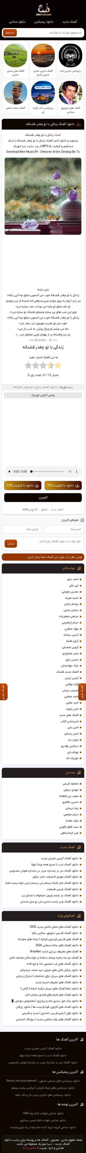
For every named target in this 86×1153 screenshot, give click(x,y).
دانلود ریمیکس (43, 22)
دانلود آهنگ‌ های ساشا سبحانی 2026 (57, 945)
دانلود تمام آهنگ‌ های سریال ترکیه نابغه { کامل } (49, 989)
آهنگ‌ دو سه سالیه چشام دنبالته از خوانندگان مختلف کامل (43, 958)
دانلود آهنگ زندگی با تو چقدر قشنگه (50, 124)
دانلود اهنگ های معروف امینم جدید (56, 982)
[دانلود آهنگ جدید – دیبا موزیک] (44, 9)
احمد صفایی (71, 696)
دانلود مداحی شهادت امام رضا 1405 (43, 1113)
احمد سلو (72, 579)
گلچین (43, 498)
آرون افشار (72, 641)
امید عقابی (72, 703)
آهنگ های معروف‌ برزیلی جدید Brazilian (54, 951)
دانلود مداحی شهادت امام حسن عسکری (43, 1120)
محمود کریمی (70, 784)
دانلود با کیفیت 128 (20, 486)
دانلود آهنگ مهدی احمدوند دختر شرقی (55, 877)
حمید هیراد (71, 598)
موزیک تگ (72, 758)
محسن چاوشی (70, 592)
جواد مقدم (72, 821)
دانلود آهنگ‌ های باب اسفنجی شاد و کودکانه (52, 964)
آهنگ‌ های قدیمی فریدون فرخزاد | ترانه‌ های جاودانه (48, 939)
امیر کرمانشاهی (69, 833)
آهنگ (57, 135)
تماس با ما (29, 1148)
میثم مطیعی (71, 814)
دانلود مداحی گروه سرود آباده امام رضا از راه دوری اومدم (43, 1127)
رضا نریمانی (71, 808)
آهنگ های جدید (68, 715)
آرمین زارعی (71, 678)
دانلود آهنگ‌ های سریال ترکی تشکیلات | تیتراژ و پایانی (47, 976)
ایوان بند (73, 740)
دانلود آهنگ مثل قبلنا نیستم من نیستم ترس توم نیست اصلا (41, 883)
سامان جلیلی (71, 610)
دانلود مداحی (17, 22)
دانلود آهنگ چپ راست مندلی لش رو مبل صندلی (49, 902)
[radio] (58, 366)
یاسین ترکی (71, 660)
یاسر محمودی (70, 653)
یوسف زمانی (71, 604)
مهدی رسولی (71, 790)
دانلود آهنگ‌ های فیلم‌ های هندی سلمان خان (51, 995)
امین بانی (73, 727)
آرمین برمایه (71, 635)
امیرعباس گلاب (69, 721)
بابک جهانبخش (69, 666)
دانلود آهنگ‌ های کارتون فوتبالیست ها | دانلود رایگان (47, 1007)
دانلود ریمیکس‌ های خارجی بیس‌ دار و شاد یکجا (43, 1095)
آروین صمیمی (70, 647)
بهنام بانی (72, 752)
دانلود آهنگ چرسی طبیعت (62, 889)
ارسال (11, 544)
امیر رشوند (72, 709)
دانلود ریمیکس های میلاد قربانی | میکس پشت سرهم (43, 1088)
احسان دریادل (70, 690)
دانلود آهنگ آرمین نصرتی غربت (59, 858)
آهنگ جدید (69, 22)
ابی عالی (73, 586)
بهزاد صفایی (71, 629)
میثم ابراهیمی (70, 623)
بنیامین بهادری (69, 746)
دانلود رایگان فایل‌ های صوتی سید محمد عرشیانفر (49, 970)
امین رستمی (71, 734)
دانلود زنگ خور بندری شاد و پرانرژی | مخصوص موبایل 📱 (44, 1001)
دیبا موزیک (66, 387)
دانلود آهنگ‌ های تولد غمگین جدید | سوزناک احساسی (47, 1019)
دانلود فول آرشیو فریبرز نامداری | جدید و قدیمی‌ (50, 1013)
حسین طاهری (70, 802)
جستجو (10, 33)
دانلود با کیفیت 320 (60, 486)
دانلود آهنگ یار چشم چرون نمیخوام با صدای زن (50, 895)
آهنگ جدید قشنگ (67, 672)
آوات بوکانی (71, 684)
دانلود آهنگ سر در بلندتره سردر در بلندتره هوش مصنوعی (43, 871)
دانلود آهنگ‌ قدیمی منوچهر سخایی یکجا (55, 933)
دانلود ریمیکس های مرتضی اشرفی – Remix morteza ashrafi (43, 1081)
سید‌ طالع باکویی (68, 827)
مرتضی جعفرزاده (68, 616)
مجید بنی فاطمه (68, 796)
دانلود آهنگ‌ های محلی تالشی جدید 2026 (54, 927)
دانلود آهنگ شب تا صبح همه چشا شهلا (54, 865)
